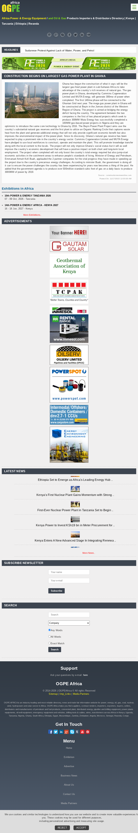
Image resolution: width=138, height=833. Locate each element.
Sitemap (53, 694)
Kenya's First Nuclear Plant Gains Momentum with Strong (74, 490)
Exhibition (69, 757)
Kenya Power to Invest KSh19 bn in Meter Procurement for (74, 521)
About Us (69, 784)
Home (69, 748)
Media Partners (81, 694)
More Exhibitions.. (32, 215)
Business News (69, 775)
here (85, 675)
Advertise (69, 766)
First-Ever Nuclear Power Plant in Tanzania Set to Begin (74, 506)
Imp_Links (65, 694)
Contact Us (69, 794)
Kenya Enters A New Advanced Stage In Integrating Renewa (74, 536)
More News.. (88, 553)
